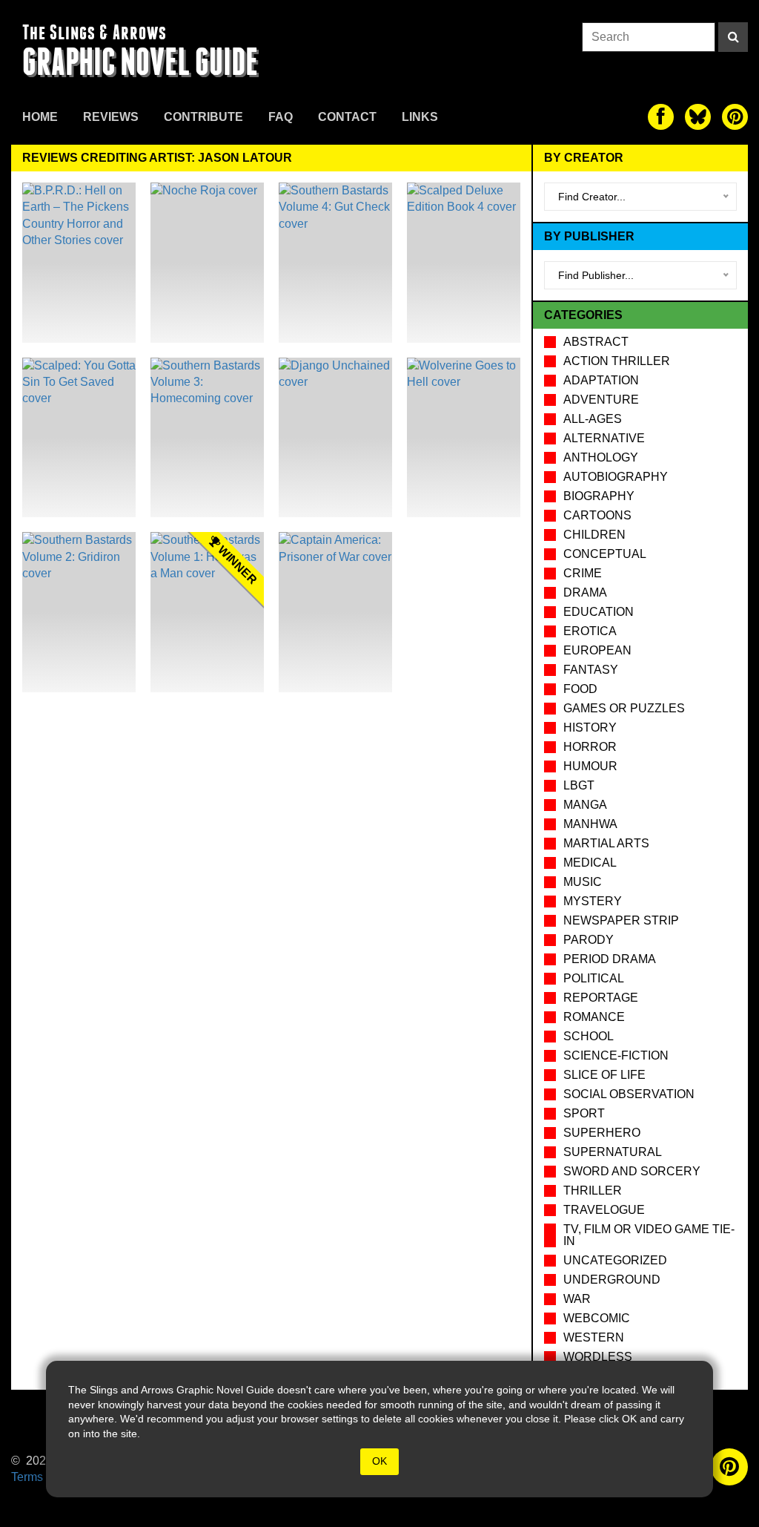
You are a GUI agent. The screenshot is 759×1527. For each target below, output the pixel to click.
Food (580, 689)
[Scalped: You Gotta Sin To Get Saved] (79, 438)
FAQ (280, 117)
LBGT (578, 785)
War (577, 1299)
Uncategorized (615, 1260)
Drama (585, 592)
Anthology (600, 457)
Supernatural (612, 1152)
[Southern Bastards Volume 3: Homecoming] (207, 438)
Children (594, 534)
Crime (582, 573)
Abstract (596, 341)
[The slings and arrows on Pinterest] (735, 117)
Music (582, 882)
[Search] (733, 37)
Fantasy (590, 669)
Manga (585, 804)
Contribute (203, 117)
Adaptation (601, 380)
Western (593, 1337)
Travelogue (604, 1209)
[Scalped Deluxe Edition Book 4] (463, 263)
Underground (611, 1279)
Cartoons (597, 515)
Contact (347, 117)
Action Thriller (616, 361)
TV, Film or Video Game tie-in (649, 1235)
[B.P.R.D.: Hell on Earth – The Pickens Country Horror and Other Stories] (79, 263)
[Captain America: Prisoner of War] (335, 612)
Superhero (601, 1132)
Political (593, 978)
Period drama (609, 959)
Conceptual (604, 554)
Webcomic (596, 1318)
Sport (584, 1113)
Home (40, 117)
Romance (594, 1017)
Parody (588, 939)
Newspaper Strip (621, 920)
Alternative (604, 438)
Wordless (597, 1356)
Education (598, 611)
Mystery (592, 901)
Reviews (111, 117)
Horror (590, 746)
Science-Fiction (616, 1055)
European (597, 650)
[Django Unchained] (335, 438)
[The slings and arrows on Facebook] (661, 117)
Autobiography (615, 476)
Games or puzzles (624, 708)
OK (379, 1461)
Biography (598, 496)
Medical (590, 862)
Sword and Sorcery (631, 1171)
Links (420, 117)
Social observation (629, 1094)
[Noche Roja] (207, 263)
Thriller (592, 1190)
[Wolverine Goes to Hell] (463, 438)
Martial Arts (606, 843)
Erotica (590, 631)
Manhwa (590, 824)
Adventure (601, 399)
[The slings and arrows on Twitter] (698, 117)
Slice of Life (604, 1074)
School (588, 1036)
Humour (590, 766)
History (590, 727)
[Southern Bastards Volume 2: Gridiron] (79, 612)
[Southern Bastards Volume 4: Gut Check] (335, 263)
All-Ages (592, 419)
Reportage (600, 997)
